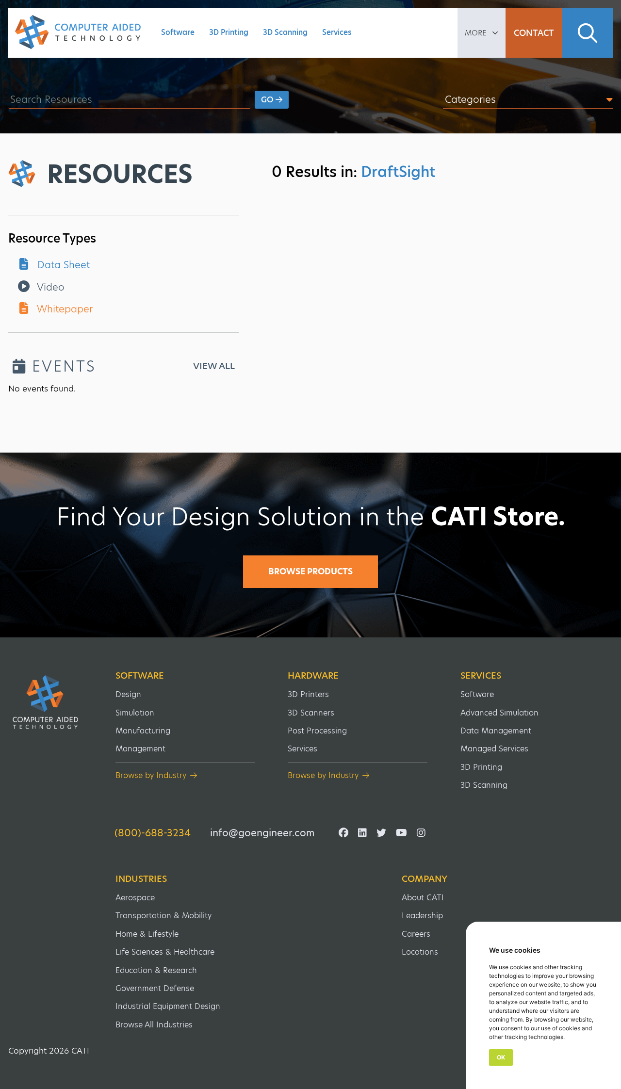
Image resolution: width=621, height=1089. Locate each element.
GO (268, 99)
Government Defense (154, 988)
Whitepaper (63, 309)
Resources (120, 174)
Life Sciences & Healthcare (164, 952)
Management (140, 748)
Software (178, 32)
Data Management (495, 730)
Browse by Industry (150, 775)
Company (424, 879)
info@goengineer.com (262, 833)
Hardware (313, 675)
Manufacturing (142, 730)
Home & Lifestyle (147, 934)
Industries (141, 879)
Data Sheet (62, 265)
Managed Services (494, 748)
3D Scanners (311, 712)
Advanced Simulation (499, 712)
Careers (416, 934)
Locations (420, 952)
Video (49, 287)
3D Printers (308, 694)
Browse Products (310, 571)
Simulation (134, 712)
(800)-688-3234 (152, 833)
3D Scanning (285, 32)
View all (214, 366)
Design (128, 694)
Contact (534, 33)
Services (337, 32)
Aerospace (135, 897)
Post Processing (317, 730)
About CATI (423, 897)
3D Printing (228, 32)
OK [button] (501, 1057)
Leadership (422, 915)
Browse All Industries (154, 1024)
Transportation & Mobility (163, 915)
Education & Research (156, 970)
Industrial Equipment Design (167, 1006)
